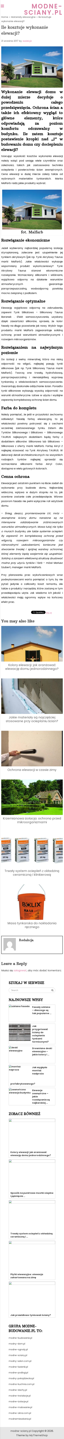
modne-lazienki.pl (18, 1366)
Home (4, 17)
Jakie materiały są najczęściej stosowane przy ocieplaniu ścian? (32, 719)
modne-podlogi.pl (18, 1372)
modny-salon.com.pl (20, 1361)
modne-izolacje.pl (18, 1401)
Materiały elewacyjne (23, 17)
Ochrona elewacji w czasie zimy (31, 770)
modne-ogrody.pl (18, 1349)
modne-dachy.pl (18, 1390)
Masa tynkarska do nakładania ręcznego (32, 925)
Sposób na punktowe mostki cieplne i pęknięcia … (31, 1194)
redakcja (27, 40)
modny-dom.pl (17, 1343)
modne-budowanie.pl (20, 1337)
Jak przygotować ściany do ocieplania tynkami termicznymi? (40, 1034)
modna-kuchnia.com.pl (21, 1384)
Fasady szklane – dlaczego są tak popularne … (41, 1010)
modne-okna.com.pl (20, 1413)
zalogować (20, 970)
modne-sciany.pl (43, 9)
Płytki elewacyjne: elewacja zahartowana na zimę (26, 1276)
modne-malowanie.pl (20, 1407)
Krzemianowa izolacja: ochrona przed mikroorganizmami (32, 820)
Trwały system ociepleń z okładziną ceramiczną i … (31, 1235)
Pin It (49, 613)
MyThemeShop (38, 1435)
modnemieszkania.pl (20, 1418)
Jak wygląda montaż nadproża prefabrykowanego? (28, 1075)
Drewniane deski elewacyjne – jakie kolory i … (42, 1051)
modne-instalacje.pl (20, 1395)
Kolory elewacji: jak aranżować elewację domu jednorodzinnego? (32, 667)
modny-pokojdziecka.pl (21, 1378)
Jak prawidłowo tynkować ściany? (30, 1315)
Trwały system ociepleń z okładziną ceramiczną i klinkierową (32, 873)
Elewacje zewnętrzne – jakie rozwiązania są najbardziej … (41, 1096)
